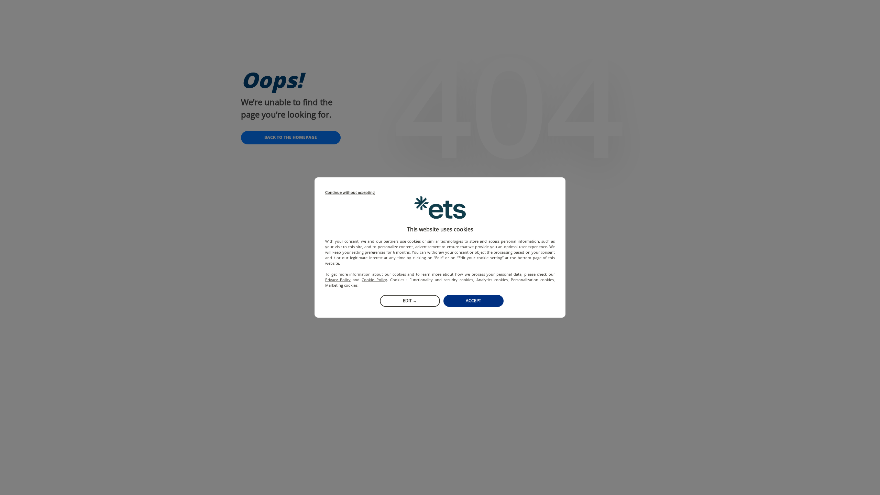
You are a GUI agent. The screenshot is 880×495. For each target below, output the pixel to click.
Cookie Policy (374, 279)
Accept (473, 301)
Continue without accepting (350, 192)
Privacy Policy (338, 279)
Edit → (410, 301)
